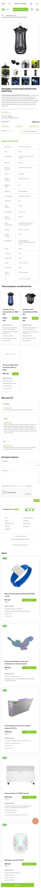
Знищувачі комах (11, 15)
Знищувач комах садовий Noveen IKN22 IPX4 (30, 312)
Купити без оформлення (30, 131)
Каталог (7, 9)
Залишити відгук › (34, 126)
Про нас (7, 526)
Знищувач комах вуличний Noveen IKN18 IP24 (14, 17)
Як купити (8, 529)
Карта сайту (26, 523)
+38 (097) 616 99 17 (20, 536)
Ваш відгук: (5, 470)
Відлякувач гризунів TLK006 (14, 860)
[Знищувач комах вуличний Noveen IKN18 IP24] (20, 57)
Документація (9, 523)
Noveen (10, 116)
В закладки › (19, 126)
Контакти (26, 521)
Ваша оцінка (5, 486)
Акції (6, 521)
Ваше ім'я (5, 461)
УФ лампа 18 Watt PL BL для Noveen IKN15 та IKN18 (10, 367)
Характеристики (9, 141)
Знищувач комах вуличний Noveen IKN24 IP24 (11, 312)
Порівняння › (5, 126)
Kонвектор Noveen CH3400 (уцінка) (17, 793)
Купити (17, 885)
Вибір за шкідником (19, 9)
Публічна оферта (28, 518)
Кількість (4, 130)
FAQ (6, 518)
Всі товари (26, 526)
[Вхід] (31, 3)
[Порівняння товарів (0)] (32, 9)
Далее (36, 500)
